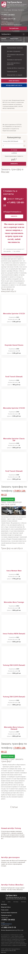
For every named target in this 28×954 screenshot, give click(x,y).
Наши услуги (4, 910)
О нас (5, 10)
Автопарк (15, 10)
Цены (9, 10)
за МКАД (14, 153)
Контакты (21, 10)
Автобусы (4, 904)
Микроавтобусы (6, 907)
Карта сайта (3, 952)
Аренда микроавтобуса (14, 85)
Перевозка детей (6, 915)
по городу (14, 150)
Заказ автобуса (14, 81)
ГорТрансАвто (6, 34)
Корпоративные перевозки (9, 912)
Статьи (14, 807)
